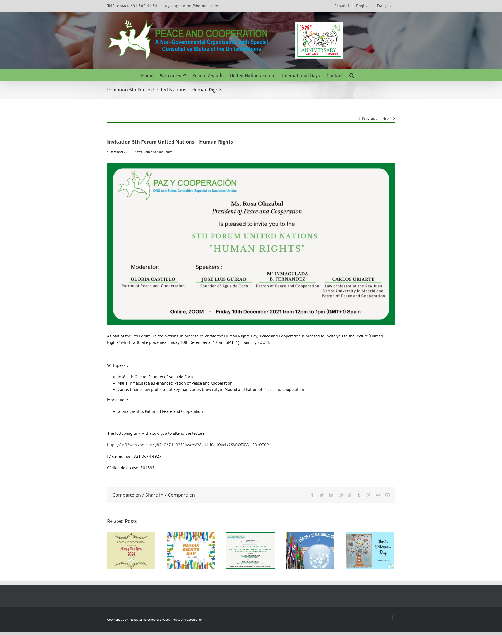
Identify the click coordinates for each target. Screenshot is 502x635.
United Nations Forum (157, 152)
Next (386, 118)
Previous (369, 118)
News (138, 152)
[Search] (351, 75)
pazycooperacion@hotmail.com (189, 5)
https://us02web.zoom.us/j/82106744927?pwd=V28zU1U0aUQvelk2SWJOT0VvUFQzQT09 (188, 444)
